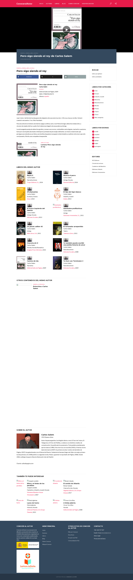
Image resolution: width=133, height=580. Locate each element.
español (22, 53)
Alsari (29, 199)
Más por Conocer (73, 532)
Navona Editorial (68, 182)
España (28, 53)
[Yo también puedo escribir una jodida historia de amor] (57, 244)
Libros (57, 3)
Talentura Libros (68, 233)
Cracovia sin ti (32, 243)
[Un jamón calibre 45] (21, 228)
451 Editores (95, 160)
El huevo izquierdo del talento (36, 209)
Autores (49, 3)
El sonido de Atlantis (71, 483)
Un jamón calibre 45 (35, 226)
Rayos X (30, 175)
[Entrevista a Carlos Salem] (24, 351)
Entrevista (41, 284)
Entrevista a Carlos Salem (40, 287)
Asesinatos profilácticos (72, 208)
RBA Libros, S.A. (32, 233)
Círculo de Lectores (97, 163)
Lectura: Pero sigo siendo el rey (51, 146)
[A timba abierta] (57, 501)
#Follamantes (32, 192)
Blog (64, 3)
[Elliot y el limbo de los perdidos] (21, 483)
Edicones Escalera (32, 217)
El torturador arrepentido (73, 226)
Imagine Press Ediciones (34, 250)
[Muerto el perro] (57, 177)
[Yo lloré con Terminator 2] (57, 263)
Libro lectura (45, 142)
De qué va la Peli (72, 537)
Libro (31, 53)
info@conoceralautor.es (104, 533)
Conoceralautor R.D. (74, 540)
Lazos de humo (33, 503)
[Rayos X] (21, 177)
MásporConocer (88, 3)
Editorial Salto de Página (34, 268)
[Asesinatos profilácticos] (57, 206)
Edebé (65, 199)
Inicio (41, 3)
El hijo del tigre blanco (72, 192)
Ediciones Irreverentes (98, 172)
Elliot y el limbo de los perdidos (35, 484)
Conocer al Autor (71, 576)
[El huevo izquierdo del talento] (21, 210)
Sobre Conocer (73, 3)
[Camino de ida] (21, 263)
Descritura (71, 535)
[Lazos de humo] (21, 501)
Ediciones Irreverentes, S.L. (71, 215)
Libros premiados (97, 76)
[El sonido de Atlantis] (57, 482)
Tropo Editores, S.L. (33, 182)
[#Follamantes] (21, 193)
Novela (36, 53)
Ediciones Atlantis (97, 169)
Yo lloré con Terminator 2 (73, 261)
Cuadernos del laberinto (99, 166)
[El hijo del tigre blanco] (57, 193)
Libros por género (97, 73)
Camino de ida (32, 261)
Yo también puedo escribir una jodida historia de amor (74, 244)
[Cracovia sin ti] (21, 244)
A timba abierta (69, 503)
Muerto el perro (69, 175)
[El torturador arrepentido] (57, 228)
